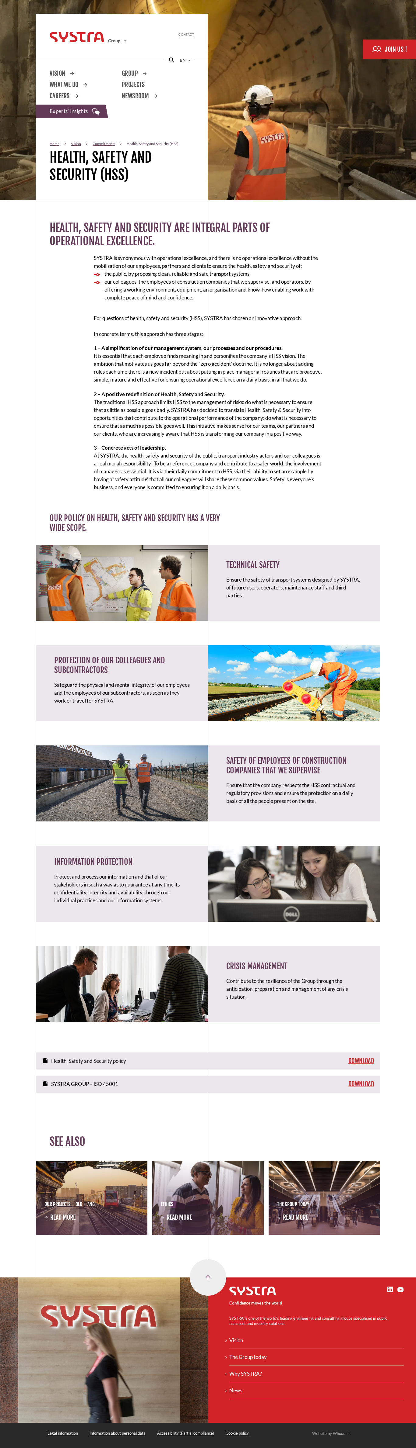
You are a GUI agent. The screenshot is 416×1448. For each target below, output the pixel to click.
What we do (65, 84)
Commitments (104, 143)
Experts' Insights (69, 111)
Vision (58, 73)
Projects (133, 84)
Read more (60, 1218)
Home (54, 143)
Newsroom (136, 96)
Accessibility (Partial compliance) (185, 1433)
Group (114, 40)
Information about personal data (118, 1433)
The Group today (248, 1357)
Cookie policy (237, 1433)
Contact (186, 34)
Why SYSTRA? (245, 1373)
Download (361, 1061)
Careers (60, 96)
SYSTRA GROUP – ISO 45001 (84, 1084)
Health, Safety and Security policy (88, 1061)
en (183, 60)
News (235, 1390)
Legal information (63, 1433)
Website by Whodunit (331, 1433)
